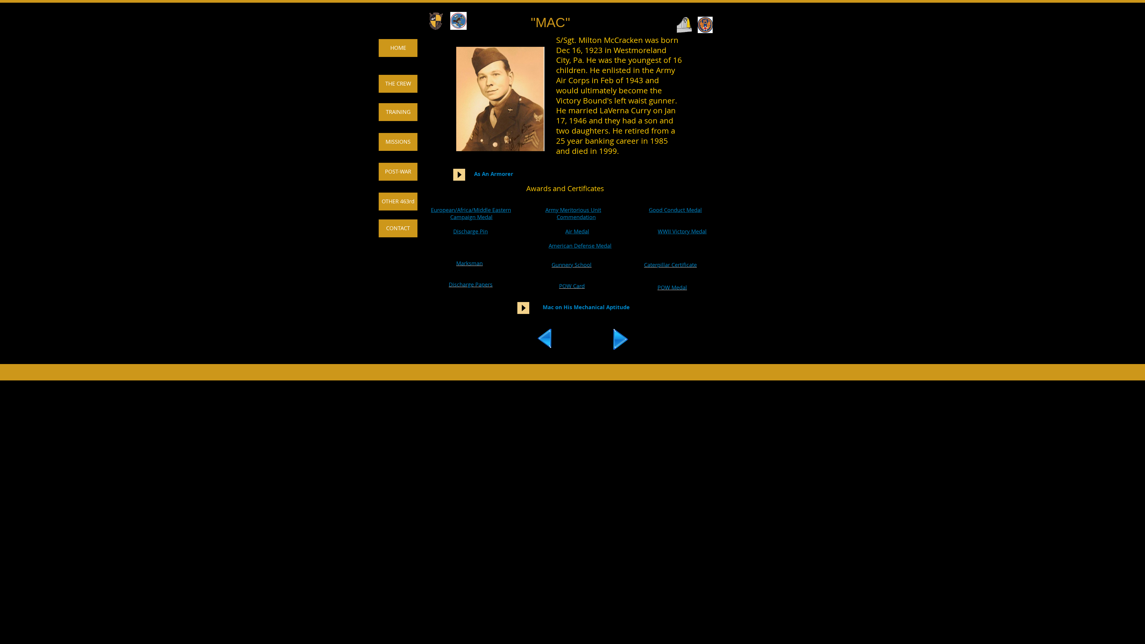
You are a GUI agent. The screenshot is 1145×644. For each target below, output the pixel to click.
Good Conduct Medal (675, 209)
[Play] (459, 175)
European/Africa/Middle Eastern (471, 209)
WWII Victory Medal (682, 231)
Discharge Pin (470, 231)
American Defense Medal (580, 245)
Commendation (576, 217)
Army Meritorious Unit (573, 209)
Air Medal (577, 231)
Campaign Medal (471, 217)
